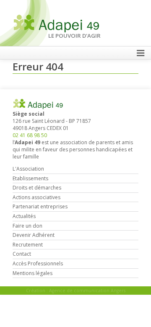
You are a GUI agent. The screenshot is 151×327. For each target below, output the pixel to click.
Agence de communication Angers (87, 290)
